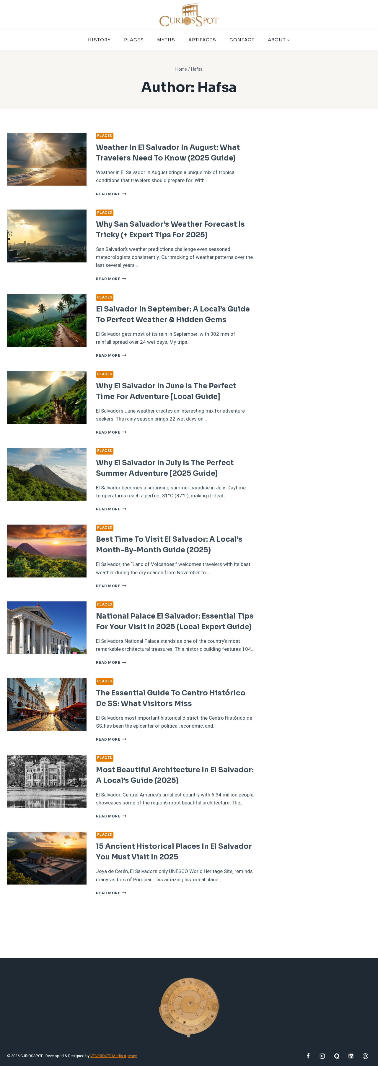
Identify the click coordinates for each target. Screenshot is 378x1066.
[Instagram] (322, 1056)
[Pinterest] (365, 1056)
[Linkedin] (351, 1056)
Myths (166, 40)
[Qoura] (336, 1056)
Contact (242, 40)
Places (134, 40)
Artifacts (202, 40)
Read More (111, 194)
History (99, 40)
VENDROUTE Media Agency (113, 1056)
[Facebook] (307, 1056)
